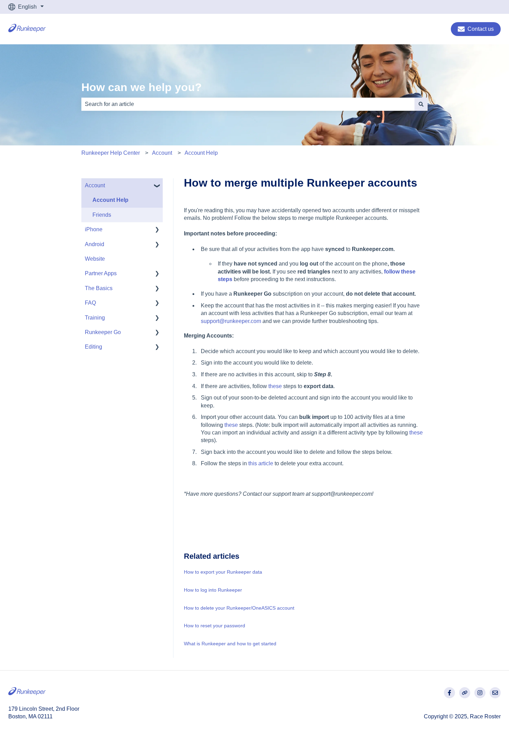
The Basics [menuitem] (99, 288)
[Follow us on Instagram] (479, 692)
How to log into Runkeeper (213, 590)
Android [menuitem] (94, 244)
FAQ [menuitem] (90, 303)
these (275, 386)
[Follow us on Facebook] (449, 692)
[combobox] (247, 104)
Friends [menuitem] (101, 215)
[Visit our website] (464, 692)
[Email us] (495, 692)
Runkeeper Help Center (110, 153)
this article (260, 463)
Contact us (480, 29)
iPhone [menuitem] (93, 229)
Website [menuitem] (95, 259)
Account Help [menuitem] (110, 200)
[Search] (421, 104)
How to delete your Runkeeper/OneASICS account (239, 608)
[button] (157, 186)
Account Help (201, 153)
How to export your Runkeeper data (223, 572)
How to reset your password (214, 625)
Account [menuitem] (95, 185)
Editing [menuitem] (93, 347)
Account (162, 153)
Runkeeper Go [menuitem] (103, 332)
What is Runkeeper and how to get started (230, 643)
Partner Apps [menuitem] (101, 273)
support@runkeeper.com (231, 321)
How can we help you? (141, 87)
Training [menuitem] (95, 318)
